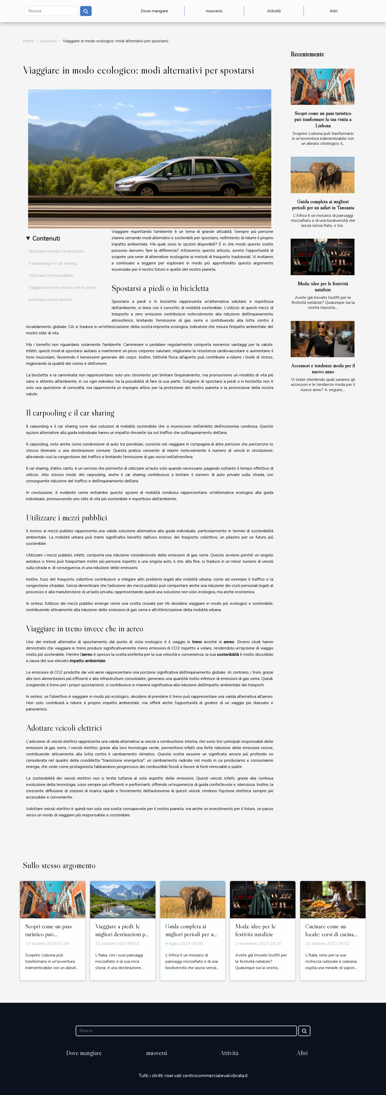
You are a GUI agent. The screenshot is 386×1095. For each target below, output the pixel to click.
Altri (333, 11)
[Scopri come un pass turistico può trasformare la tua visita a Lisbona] (322, 87)
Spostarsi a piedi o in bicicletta (56, 251)
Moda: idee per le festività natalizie (323, 286)
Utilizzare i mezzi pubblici (51, 275)
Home (28, 41)
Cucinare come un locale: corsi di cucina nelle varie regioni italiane (329, 938)
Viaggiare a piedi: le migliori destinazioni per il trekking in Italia (122, 934)
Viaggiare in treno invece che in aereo (62, 287)
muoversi (214, 11)
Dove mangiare (154, 11)
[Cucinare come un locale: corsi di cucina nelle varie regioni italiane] (333, 899)
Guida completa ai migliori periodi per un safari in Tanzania (323, 204)
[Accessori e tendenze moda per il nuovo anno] (322, 339)
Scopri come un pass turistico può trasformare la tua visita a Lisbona (323, 119)
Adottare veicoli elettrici (50, 300)
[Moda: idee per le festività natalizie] (322, 257)
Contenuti (46, 238)
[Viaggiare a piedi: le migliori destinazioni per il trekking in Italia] (122, 899)
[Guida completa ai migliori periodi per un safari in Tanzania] (322, 175)
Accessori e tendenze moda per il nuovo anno (323, 368)
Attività (274, 11)
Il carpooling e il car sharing (53, 263)
